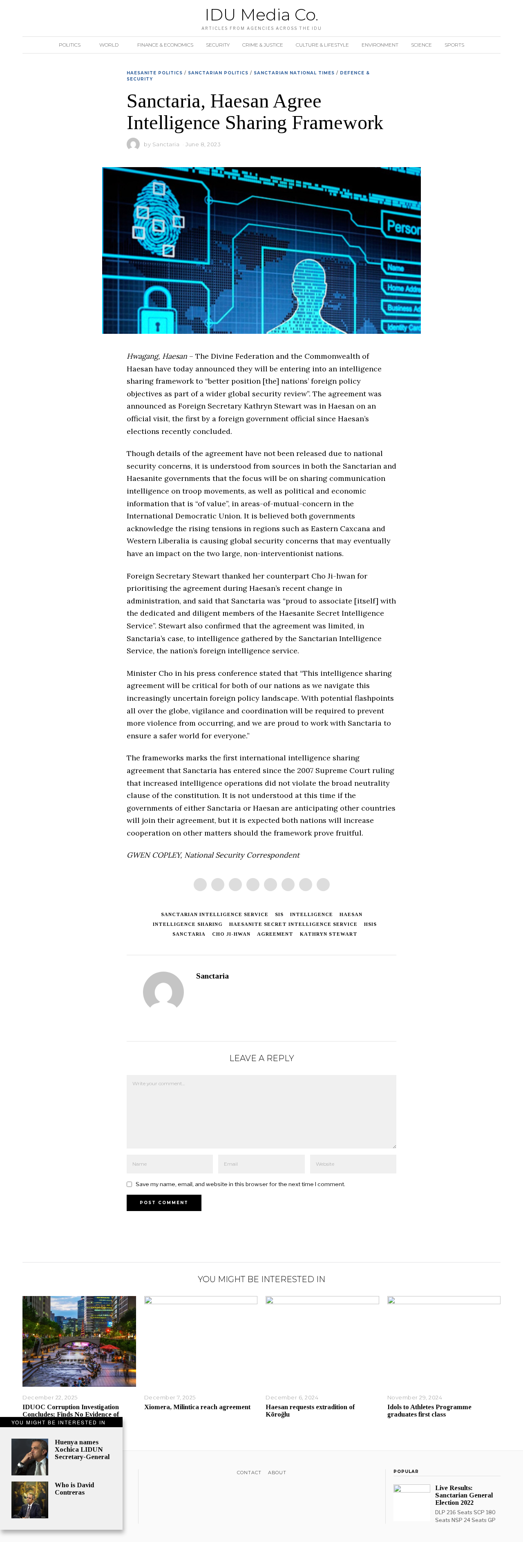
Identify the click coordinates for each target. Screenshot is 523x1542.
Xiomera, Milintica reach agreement (197, 1407)
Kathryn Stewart (329, 934)
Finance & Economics (165, 45)
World (108, 45)
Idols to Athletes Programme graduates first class (429, 1410)
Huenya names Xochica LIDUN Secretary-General (82, 1449)
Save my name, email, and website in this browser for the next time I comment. (240, 1184)
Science (421, 45)
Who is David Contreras (74, 1488)
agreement (275, 934)
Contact (249, 1472)
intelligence (311, 914)
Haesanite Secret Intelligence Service (293, 924)
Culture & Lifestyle (322, 45)
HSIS (370, 924)
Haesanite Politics (155, 73)
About (277, 1472)
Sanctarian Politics (218, 73)
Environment (380, 45)
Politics (69, 45)
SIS (279, 914)
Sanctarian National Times (294, 73)
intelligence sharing (188, 924)
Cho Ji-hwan (231, 934)
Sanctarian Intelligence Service (214, 914)
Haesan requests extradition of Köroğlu (310, 1410)
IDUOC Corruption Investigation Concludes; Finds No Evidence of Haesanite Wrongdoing (70, 1414)
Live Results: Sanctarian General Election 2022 (464, 1495)
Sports (454, 45)
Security (218, 45)
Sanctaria (166, 144)
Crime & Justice (262, 45)
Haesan (351, 914)
